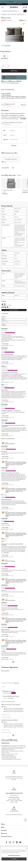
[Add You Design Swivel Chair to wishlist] (18, 180)
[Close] (26, 848)
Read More (6, 552)
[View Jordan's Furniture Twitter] (13, 842)
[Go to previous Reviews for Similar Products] (11, 661)
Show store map (7, 105)
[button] (21, 20)
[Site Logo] (14, 7)
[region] (14, 853)
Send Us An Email (14, 811)
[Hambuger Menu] (2, 7)
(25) (25, 20)
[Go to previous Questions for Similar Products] (11, 735)
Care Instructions (4, 58)
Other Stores (23, 104)
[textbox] (7, 676)
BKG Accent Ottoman (10, 443)
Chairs (8, 14)
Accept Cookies (14, 858)
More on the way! (7, 95)
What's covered (8, 124)
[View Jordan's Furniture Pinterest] (16, 842)
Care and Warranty (9, 740)
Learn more (16, 683)
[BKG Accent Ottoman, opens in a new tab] (3, 443)
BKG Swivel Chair (20, 14)
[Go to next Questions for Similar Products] (16, 735)
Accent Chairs (13, 14)
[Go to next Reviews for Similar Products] (16, 661)
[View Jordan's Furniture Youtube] (20, 842)
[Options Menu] (26, 345)
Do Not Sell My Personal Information (14, 855)
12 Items (19, 175)
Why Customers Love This (9, 153)
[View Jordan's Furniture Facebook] (6, 842)
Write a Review (14, 310)
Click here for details (14, 83)
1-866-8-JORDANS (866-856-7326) (14, 793)
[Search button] (25, 11)
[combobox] (14, 319)
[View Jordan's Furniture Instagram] (9, 842)
